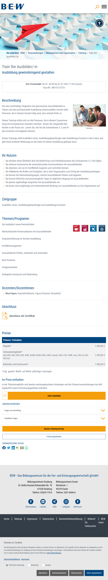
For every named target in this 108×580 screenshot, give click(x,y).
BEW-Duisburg (31, 507)
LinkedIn (43, 507)
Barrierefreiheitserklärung (70, 518)
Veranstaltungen (36, 53)
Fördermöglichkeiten (54, 437)
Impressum (32, 518)
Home (6, 518)
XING (55, 507)
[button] (99, 23)
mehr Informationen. (54, 553)
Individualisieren (59, 573)
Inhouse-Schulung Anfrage (54, 429)
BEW (22, 53)
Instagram (66, 507)
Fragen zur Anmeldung (12, 410)
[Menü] (104, 6)
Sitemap (18, 518)
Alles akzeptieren (94, 573)
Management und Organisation (60, 53)
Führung (82, 53)
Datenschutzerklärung (12, 559)
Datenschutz (48, 518)
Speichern (43, 573)
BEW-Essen (78, 507)
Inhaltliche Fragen (11, 418)
